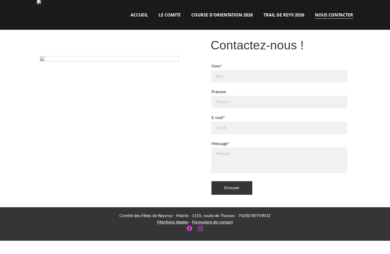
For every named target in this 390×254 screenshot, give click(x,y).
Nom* (216, 66)
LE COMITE (170, 15)
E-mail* (218, 118)
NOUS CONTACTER (334, 15)
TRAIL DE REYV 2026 (283, 15)
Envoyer (232, 188)
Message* (220, 144)
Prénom (218, 92)
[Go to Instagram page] (200, 228)
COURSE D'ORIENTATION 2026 (222, 15)
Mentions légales (172, 222)
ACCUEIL (139, 15)
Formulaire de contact (212, 222)
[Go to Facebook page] (192, 228)
